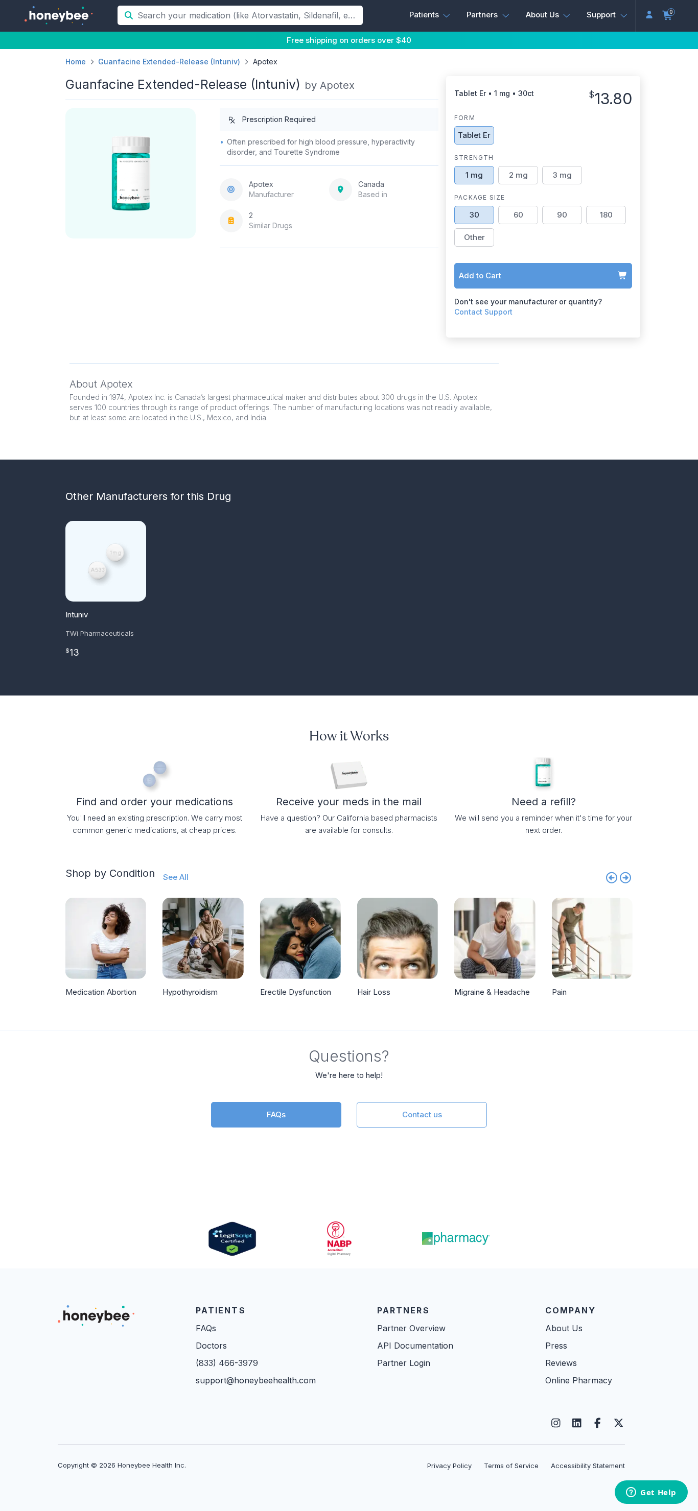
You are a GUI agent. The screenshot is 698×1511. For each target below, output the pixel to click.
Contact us (422, 1114)
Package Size (479, 197)
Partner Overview (411, 1328)
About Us (564, 1328)
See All (176, 877)
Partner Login (403, 1363)
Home (75, 61)
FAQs (276, 1114)
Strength (474, 157)
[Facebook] (597, 1423)
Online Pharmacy (578, 1380)
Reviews (561, 1363)
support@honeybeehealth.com (256, 1380)
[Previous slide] (611, 877)
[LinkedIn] (576, 1423)
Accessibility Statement (588, 1465)
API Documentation (415, 1345)
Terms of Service (511, 1465)
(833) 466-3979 (227, 1363)
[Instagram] (555, 1423)
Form (464, 118)
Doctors (211, 1345)
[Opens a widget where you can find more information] (651, 1493)
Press (556, 1345)
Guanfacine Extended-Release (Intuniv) (169, 61)
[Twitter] (618, 1423)
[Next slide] (626, 877)
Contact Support (483, 311)
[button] (430, 15)
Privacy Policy (449, 1465)
